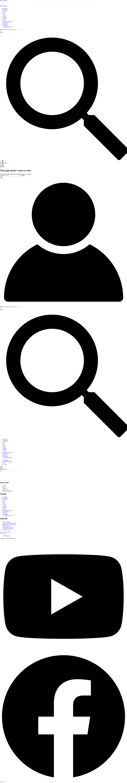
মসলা (4, 13)
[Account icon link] (63, 305)
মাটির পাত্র (5, 24)
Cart (4, 462)
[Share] (3, 781)
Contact (5, 488)
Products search (4, 29)
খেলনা (4, 20)
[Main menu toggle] (2, 166)
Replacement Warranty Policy (10, 524)
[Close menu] (1, 177)
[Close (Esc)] (5, 781)
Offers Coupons (6, 529)
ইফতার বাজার (5, 25)
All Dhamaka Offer (7, 27)
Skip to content (3, 0)
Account (5, 464)
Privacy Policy (6, 521)
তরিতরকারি (5, 8)
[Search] (0, 31)
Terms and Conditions (8, 528)
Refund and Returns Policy (9, 523)
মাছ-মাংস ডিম (5, 9)
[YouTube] (63, 652)
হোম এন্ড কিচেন (6, 23)
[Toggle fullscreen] (2, 781)
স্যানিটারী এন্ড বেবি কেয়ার (7, 21)
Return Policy (6, 525)
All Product (5, 460)
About (4, 485)
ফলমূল (4, 15)
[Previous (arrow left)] (0, 782)
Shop (4, 487)
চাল (3, 12)
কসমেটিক (4, 17)
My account (5, 489)
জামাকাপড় (5, 19)
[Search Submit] (19, 175)
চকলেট (4, 16)
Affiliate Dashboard (7, 461)
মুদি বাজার (5, 11)
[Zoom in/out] (0, 781)
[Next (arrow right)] (2, 782)
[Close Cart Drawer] (1, 467)
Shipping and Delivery (8, 527)
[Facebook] (63, 779)
